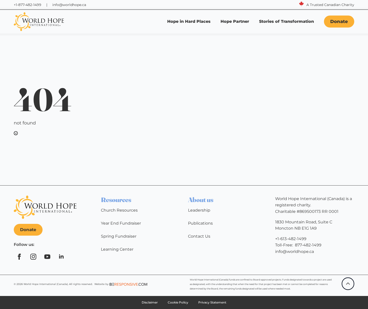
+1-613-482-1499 (290, 238)
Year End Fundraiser (121, 223)
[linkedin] (61, 256)
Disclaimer (150, 302)
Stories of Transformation (287, 21)
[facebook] (19, 256)
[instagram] (33, 256)
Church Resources (119, 210)
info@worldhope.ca (69, 5)
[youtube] (47, 256)
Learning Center (117, 249)
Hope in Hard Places (189, 21)
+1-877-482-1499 (27, 5)
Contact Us (199, 236)
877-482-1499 (308, 245)
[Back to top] (348, 283)
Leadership (199, 210)
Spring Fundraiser (118, 236)
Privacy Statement (212, 302)
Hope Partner (235, 21)
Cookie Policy (178, 302)
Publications (200, 223)
